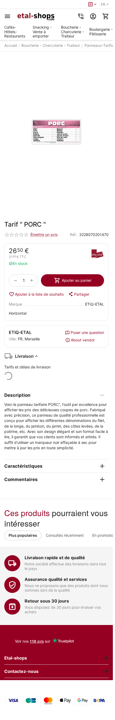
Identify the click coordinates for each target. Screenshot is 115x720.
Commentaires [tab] (21, 479)
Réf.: (74, 234)
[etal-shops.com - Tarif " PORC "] (56, 133)
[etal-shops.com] (37, 16)
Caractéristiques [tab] (23, 466)
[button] (78, 294)
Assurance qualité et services (56, 579)
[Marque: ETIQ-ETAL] (97, 254)
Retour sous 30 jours (47, 601)
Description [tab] (17, 395)
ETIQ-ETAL (20, 332)
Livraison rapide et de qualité (55, 557)
